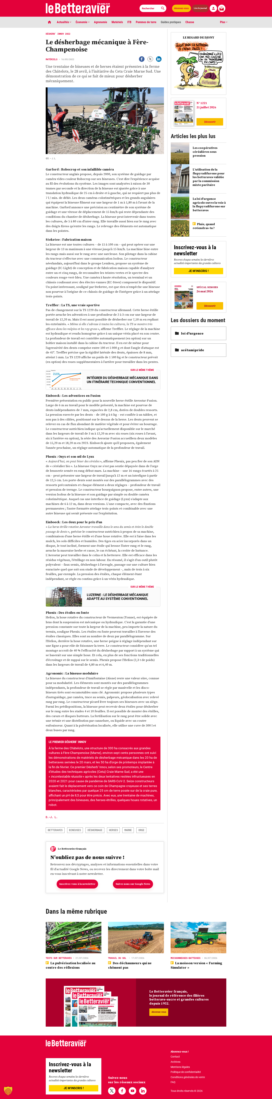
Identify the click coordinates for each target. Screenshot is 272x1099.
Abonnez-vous (181, 8)
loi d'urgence (192, 333)
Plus (223, 22)
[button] (8, 1091)
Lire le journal (200, 8)
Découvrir (210, 121)
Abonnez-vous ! (180, 1051)
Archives (175, 1061)
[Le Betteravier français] (78, 8)
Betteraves (55, 830)
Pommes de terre (146, 22)
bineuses (75, 830)
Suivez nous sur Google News (133, 884)
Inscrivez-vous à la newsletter (77, 884)
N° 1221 (202, 103)
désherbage (95, 830)
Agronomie (100, 22)
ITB (129, 22)
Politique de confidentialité (186, 1071)
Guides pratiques (171, 22)
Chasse (189, 22)
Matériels (117, 22)
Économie (82, 22)
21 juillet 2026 (206, 107)
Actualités (63, 22)
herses (113, 830)
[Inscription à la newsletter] (221, 8)
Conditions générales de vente (188, 1077)
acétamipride (192, 350)
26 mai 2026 (205, 291)
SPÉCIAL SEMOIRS (207, 287)
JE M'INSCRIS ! (199, 271)
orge (141, 830)
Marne (128, 830)
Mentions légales (180, 1066)
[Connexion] (213, 8)
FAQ (173, 1082)
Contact (175, 1056)
